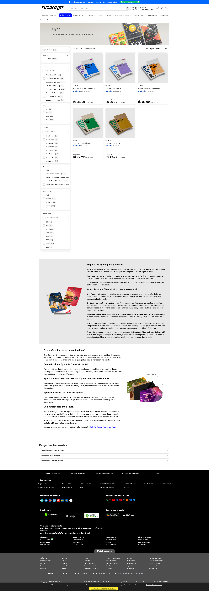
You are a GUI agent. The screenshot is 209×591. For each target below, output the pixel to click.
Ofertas (51, 50)
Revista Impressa (155, 558)
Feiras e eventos (154, 563)
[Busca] (127, 8)
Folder (42, 566)
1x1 (48, 112)
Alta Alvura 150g (53, 75)
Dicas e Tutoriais (130, 484)
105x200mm (51, 157)
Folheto (51, 59)
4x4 (50, 120)
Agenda (130, 566)
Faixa (64, 568)
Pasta (86, 558)
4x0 (49, 116)
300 (49, 240)
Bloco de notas (111, 560)
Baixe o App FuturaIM (115, 510)
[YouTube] (113, 499)
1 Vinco (50, 198)
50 (49, 225)
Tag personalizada (90, 566)
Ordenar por (149, 49)
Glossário (51, 573)
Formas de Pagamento (50, 495)
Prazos (126, 487)
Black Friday (153, 568)
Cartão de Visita (45, 560)
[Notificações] (162, 8)
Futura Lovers (166, 484)
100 (49, 229)
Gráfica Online (45, 558)
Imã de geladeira (89, 563)
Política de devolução (107, 487)
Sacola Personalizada (113, 558)
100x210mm (51, 147)
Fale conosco (67, 487)
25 (49, 222)
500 (50, 243)
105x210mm (52, 161)
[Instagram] (110, 499)
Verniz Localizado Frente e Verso (60, 177)
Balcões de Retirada (52, 473)
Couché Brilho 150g (55, 82)
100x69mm (51, 150)
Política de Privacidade (46, 487)
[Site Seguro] (70, 515)
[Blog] (127, 499)
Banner (64, 563)
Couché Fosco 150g (54, 100)
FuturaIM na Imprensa (130, 473)
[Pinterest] (120, 499)
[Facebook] (130, 499)
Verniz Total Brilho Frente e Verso (60, 184)
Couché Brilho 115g (54, 78)
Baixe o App (66, 484)
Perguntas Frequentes (104, 473)
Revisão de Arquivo (78, 473)
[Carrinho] (167, 8)
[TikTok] (124, 499)
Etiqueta (65, 558)
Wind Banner (66, 566)
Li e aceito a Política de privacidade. (103, 589)
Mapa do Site (42, 484)
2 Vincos (51, 202)
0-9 (142, 573)
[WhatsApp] (158, 8)
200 (49, 233)
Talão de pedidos (112, 563)
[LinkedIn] (117, 499)
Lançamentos (153, 566)
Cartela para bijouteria (91, 568)
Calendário (131, 560)
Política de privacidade (154, 585)
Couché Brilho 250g (55, 89)
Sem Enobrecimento (55, 174)
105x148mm (52, 154)
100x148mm (51, 139)
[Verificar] (50, 515)
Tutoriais (156, 473)
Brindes (129, 558)
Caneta (108, 566)
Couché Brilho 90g (54, 93)
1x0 (48, 109)
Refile (50, 206)
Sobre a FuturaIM (86, 484)
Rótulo (64, 560)
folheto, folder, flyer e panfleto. (103, 427)
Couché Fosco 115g (54, 96)
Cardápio (130, 568)
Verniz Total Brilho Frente (56, 181)
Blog (81, 487)
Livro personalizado (156, 560)
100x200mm (52, 143)
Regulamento (148, 484)
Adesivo (43, 568)
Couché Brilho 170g (54, 86)
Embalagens (131, 563)
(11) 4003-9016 (45, 539)
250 (49, 236)
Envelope (87, 560)
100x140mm (51, 136)
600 (49, 247)
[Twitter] (134, 499)
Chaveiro (109, 568)
